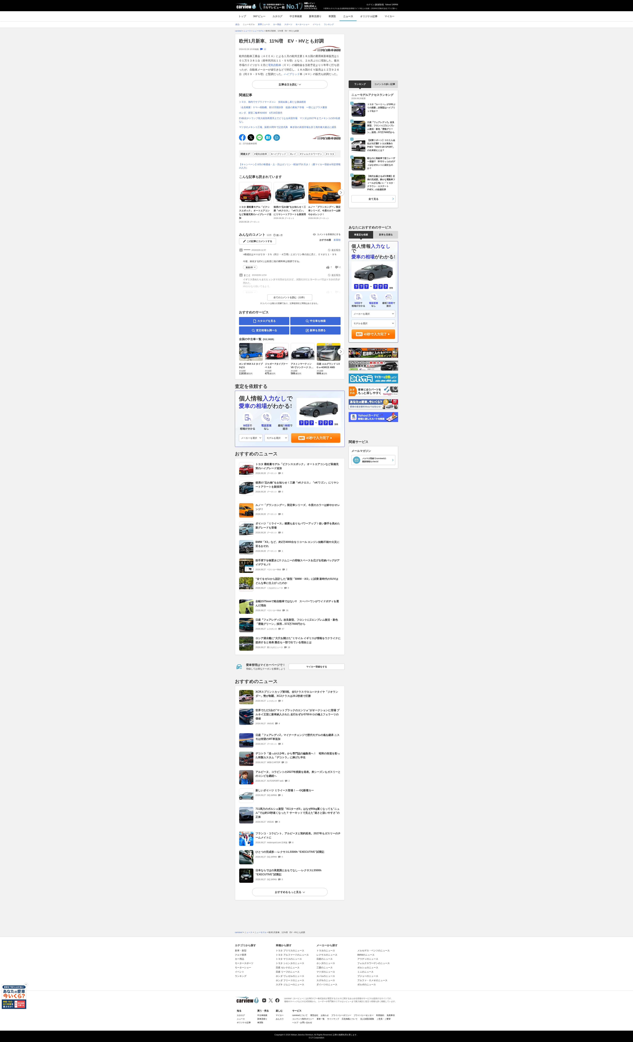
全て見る (373, 198)
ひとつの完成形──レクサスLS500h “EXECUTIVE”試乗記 (290, 851)
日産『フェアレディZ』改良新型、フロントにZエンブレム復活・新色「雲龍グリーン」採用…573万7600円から (297, 621)
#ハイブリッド (278, 154)
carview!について (300, 1015)
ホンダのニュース (325, 963)
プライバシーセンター (364, 1015)
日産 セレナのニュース (288, 967)
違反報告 (336, 250)
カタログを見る (266, 320)
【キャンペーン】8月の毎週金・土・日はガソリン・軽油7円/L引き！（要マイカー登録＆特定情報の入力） (290, 166)
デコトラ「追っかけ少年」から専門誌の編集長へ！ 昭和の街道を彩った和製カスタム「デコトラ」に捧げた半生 (298, 755)
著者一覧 (321, 1019)
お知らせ (325, 1015)
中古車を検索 (318, 320)
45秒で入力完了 (317, 438)
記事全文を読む (288, 84)
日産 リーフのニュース (288, 971)
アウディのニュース (367, 959)
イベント (239, 971)
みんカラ (280, 1019)
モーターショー (243, 967)
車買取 (332, 16)
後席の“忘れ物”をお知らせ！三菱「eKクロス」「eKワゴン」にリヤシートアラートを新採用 (290, 211)
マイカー (389, 16)
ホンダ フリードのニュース (290, 980)
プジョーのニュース (367, 976)
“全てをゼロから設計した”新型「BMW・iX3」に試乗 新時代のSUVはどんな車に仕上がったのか (297, 580)
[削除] (26, 985)
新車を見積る (318, 330)
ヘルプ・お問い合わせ (302, 1022)
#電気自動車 (260, 154)
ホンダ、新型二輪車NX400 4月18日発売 (260, 112)
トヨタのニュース (325, 950)
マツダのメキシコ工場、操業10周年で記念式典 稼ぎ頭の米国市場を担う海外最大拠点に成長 (287, 127)
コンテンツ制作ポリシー (303, 1019)
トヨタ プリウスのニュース (290, 950)
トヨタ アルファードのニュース (292, 954)
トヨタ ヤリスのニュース (289, 959)
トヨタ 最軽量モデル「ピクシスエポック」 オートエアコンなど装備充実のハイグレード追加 (255, 212)
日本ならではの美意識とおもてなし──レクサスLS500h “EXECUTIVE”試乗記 (288, 872)
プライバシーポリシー (341, 1015)
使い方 (279, 235)
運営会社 (314, 1015)
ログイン (370, 4)
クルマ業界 (240, 954)
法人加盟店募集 (367, 1019)
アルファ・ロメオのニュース (372, 980)
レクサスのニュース (326, 954)
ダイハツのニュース (326, 984)
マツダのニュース (325, 971)
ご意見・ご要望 (384, 1019)
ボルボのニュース (366, 984)
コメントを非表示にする (329, 234)
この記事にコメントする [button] (259, 241)
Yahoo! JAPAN (391, 4)
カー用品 (239, 959)
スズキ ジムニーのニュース (290, 984)
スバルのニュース (325, 976)
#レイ (293, 154)
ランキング (360, 84)
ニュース (348, 16)
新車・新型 (240, 950)
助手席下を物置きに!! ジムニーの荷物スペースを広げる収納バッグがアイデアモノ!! (298, 562)
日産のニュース (324, 959)
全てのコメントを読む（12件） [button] (289, 297)
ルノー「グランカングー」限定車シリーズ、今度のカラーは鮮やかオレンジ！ (324, 211)
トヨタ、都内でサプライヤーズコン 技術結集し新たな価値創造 (272, 102)
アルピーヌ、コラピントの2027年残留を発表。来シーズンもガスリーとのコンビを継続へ (298, 773)
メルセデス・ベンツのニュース (373, 950)
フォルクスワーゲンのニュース (373, 963)
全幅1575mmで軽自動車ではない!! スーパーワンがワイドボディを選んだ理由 (297, 603)
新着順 (337, 240)
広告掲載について (350, 1019)
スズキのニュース (325, 980)
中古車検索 (296, 16)
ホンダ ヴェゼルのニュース (290, 976)
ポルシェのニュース (367, 967)
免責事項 (391, 1015)
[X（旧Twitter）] (270, 1000)
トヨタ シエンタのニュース (290, 963)
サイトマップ (333, 1019)
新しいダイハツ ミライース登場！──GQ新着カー (285, 790)
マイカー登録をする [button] (316, 666)
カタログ (277, 16)
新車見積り (315, 16)
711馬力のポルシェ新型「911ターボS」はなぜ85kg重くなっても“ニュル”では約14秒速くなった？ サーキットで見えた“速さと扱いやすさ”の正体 (298, 812)
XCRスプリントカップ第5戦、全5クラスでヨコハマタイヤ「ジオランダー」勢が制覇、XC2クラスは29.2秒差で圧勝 (297, 693)
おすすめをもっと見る (288, 892)
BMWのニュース (366, 954)
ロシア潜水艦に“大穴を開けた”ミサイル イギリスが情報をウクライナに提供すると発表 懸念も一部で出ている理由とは (298, 640)
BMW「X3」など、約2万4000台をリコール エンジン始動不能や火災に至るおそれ (297, 544)
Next (341, 192)
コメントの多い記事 (384, 84)
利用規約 (380, 1015)
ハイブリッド (292, 74)
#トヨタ (330, 154)
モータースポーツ (244, 963)
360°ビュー (259, 16)
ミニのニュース (365, 971)
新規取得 (379, 4)
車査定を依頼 (361, 234)
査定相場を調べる (266, 330)
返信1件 (249, 267)
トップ (242, 16)
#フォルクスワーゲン (311, 154)
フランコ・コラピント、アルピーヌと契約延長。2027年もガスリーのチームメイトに (298, 835)
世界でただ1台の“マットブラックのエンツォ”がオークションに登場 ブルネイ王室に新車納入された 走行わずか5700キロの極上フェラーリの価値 (297, 714)
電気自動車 (274, 65)
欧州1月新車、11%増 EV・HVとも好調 (281, 41)
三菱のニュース (324, 967)
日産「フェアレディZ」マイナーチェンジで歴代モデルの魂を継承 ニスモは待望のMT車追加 (298, 737)
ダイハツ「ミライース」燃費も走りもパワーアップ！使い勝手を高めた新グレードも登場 (298, 525)
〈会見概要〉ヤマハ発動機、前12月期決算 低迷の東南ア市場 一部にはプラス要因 (283, 107)
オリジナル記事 (368, 16)
